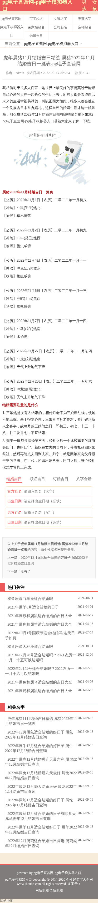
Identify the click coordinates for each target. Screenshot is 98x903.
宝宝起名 (36, 18)
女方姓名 (14, 491)
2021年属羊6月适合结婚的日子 (33, 607)
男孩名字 (84, 18)
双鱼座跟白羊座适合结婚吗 (30, 599)
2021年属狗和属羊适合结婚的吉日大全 (39, 624)
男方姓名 (14, 512)
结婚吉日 (36, 36)
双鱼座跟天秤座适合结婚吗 (30, 646)
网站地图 (42, 890)
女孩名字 (60, 18)
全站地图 (56, 890)
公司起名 (60, 27)
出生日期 (14, 501)
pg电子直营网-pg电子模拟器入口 (12, 27)
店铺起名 (84, 27)
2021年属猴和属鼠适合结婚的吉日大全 (39, 616)
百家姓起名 (36, 27)
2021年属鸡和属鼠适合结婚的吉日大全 (39, 691)
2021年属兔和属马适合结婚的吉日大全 (39, 682)
